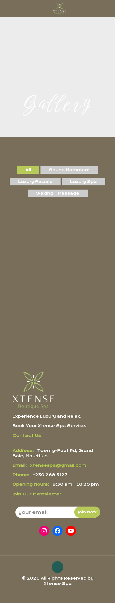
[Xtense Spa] (59, 8)
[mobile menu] (107, 8)
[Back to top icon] (57, 567)
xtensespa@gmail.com (58, 465)
